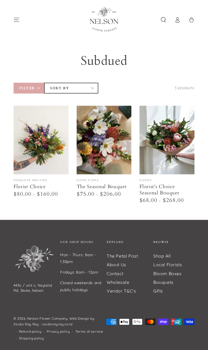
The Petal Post (122, 256)
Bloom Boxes (167, 273)
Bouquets (163, 282)
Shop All (162, 256)
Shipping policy (31, 338)
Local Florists (167, 264)
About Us (116, 264)
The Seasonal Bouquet (102, 186)
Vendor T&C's (121, 291)
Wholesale (118, 282)
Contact (115, 273)
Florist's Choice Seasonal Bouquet (159, 189)
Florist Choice (30, 186)
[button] (163, 20)
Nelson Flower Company (47, 318)
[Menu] (16, 20)
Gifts (158, 291)
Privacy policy (58, 331)
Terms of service (89, 331)
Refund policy (30, 331)
